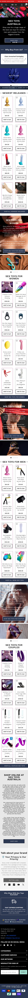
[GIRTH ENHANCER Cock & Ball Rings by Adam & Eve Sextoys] (7, 373)
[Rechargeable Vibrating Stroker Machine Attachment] (7, 528)
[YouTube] (18, 884)
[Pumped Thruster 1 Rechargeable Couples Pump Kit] (7, 713)
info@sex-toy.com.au (12, 938)
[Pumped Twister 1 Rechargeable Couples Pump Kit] (20, 713)
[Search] (6, 5)
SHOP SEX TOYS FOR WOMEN (14, 251)
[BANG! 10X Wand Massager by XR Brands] (20, 287)
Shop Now (14, 40)
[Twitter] (23, 884)
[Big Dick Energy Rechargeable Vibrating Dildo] (7, 188)
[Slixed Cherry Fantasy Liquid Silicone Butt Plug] (20, 130)
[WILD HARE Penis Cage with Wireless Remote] (20, 684)
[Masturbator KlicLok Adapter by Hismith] (20, 499)
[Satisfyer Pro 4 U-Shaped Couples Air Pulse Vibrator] (7, 684)
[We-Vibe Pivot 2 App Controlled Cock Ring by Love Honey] (20, 316)
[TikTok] (14, 884)
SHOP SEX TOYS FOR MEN (14, 436)
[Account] (22, 5)
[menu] (2, 5)
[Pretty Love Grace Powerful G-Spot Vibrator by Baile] (20, 344)
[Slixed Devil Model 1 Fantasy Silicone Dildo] (7, 159)
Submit (23, 972)
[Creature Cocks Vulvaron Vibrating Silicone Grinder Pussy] (7, 287)
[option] (14, 26)
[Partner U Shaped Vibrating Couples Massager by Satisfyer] (20, 656)
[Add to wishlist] (3, 97)
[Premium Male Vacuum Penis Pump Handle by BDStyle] (7, 499)
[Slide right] (25, 59)
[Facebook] (5, 884)
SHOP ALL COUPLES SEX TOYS (14, 766)
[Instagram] (9, 884)
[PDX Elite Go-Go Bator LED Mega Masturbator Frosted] (20, 556)
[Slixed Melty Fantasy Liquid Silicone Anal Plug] (7, 130)
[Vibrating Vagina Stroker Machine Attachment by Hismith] (20, 528)
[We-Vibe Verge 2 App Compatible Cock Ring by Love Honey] (7, 316)
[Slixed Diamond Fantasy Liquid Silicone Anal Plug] (20, 101)
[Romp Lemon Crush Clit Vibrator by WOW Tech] (7, 344)
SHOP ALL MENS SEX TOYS (15, 580)
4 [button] (16, 42)
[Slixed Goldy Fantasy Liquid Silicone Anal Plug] (7, 101)
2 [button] (13, 42)
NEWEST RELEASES (14, 93)
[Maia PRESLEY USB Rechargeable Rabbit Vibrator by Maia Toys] (20, 373)
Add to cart (7, 119)
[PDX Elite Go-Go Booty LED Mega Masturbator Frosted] (7, 556)
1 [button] (11, 42)
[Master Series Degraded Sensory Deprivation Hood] (20, 188)
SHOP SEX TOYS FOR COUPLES (14, 619)
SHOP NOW (14, 841)
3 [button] (14, 42)
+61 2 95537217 (11, 935)
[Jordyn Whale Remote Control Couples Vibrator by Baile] (20, 742)
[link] (14, 59)
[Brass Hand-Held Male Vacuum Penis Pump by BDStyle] (20, 470)
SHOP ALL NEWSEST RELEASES (14, 211)
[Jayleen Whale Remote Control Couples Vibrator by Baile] (7, 742)
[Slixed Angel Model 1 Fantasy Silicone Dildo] (20, 159)
